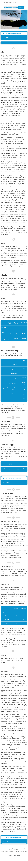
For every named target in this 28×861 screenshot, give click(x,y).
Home (5, 7)
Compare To (15, 7)
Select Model (10, 7)
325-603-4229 (16, 849)
